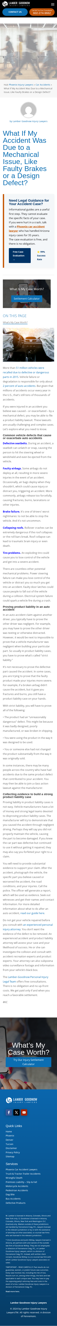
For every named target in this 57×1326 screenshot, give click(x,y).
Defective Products (15, 1202)
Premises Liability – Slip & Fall (21, 1182)
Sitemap (10, 1156)
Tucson (9, 1144)
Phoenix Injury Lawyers (21, 84)
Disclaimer (11, 1148)
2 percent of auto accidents (19, 386)
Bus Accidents (13, 1198)
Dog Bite (10, 1194)
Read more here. (13, 1291)
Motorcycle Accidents (17, 1186)
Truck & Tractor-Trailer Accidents (23, 1173)
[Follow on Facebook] (9, 1112)
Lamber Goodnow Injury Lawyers (30, 121)
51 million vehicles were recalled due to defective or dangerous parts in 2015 (26, 372)
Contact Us (15, 12)
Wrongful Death (14, 1177)
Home (9, 1131)
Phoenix (10, 1135)
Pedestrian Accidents (17, 1190)
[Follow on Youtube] (24, 1112)
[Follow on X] (16, 1112)
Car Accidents (43, 84)
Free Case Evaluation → (18, 255)
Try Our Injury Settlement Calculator (28, 1062)
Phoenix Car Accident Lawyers (21, 1169)
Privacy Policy (13, 1152)
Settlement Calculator (27, 298)
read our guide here (32, 913)
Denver (9, 1139)
